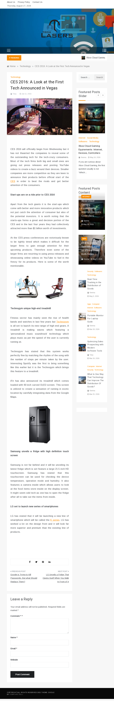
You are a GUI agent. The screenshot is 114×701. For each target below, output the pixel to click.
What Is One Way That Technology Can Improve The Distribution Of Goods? (95, 380)
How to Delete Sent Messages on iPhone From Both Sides (90, 248)
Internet (82, 138)
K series (54, 520)
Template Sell (16, 694)
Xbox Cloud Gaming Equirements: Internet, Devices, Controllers (90, 149)
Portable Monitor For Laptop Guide (95, 318)
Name (14, 637)
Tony (14, 94)
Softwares (83, 141)
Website (14, 660)
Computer (96, 304)
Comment (15, 616)
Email (13, 648)
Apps (84, 238)
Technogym (62, 321)
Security (90, 271)
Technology (15, 77)
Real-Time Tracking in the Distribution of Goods (94, 284)
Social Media (92, 138)
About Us (11, 2)
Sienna (83, 157)
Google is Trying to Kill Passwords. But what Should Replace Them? (23, 578)
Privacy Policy (24, 2)
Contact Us (37, 2)
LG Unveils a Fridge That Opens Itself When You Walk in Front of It (56, 578)
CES (12, 181)
